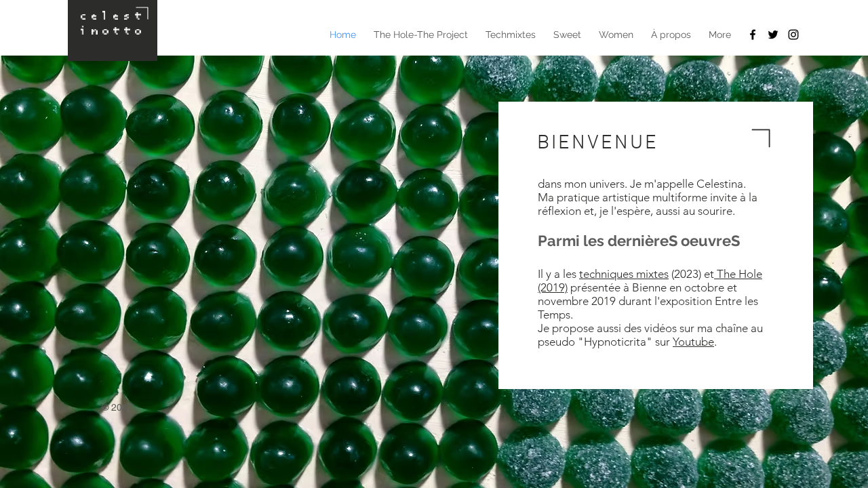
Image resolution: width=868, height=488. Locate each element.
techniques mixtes (624, 274)
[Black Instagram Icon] (793, 34)
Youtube (693, 341)
